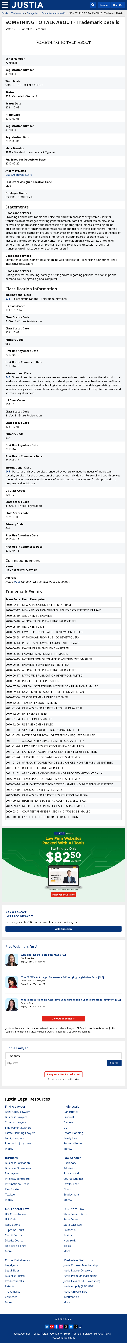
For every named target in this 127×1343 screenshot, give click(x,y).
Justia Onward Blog (75, 1291)
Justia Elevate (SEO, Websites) (82, 1281)
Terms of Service (82, 1333)
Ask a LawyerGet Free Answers (19, 914)
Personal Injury (73, 1143)
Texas (67, 1246)
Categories (32, 13)
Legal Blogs (12, 1270)
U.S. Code (10, 1219)
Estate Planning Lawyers (20, 1133)
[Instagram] (61, 1326)
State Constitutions (75, 1214)
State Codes (71, 1219)
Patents (10, 1286)
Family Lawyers (14, 1138)
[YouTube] (52, 1326)
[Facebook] (56, 1326)
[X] (76, 1326)
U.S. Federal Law (17, 1209)
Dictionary (70, 1163)
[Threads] (66, 1326)
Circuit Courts (13, 1235)
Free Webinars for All (22, 947)
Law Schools (72, 1158)
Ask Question (63, 928)
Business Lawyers (16, 1117)
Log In (104, 5)
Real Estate (12, 1189)
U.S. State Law (74, 1209)
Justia (5, 13)
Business (11, 1158)
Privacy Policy (102, 1333)
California (70, 1230)
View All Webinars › (63, 1018)
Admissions (71, 1168)
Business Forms (15, 1276)
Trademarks (17, 13)
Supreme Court (14, 1230)
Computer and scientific (54, 13)
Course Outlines (74, 1179)
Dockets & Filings (15, 1246)
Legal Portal (41, 1333)
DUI (66, 1127)
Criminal (69, 1117)
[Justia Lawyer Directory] (80, 1326)
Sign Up (117, 5)
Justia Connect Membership (81, 1265)
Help (67, 1333)
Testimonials (72, 1297)
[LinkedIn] (47, 1326)
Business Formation (17, 1163)
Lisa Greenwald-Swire (18, 175)
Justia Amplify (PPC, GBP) (79, 1286)
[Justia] (27, 5)
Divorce (68, 1122)
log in (17, 581)
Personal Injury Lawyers (20, 1143)
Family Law (70, 1138)
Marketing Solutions (78, 1260)
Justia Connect (22, 1333)
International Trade (17, 1184)
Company (56, 1333)
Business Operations (18, 1168)
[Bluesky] (71, 1326)
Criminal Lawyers (15, 1122)
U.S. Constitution (15, 1214)
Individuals (71, 1106)
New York (70, 1240)
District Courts (14, 1240)
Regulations (12, 1224)
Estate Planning (73, 1133)
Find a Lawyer (16, 1048)
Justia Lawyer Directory (78, 1270)
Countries (11, 1297)
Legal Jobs (11, 1265)
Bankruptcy (71, 1112)
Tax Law (10, 1194)
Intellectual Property (17, 1179)
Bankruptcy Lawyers (17, 1112)
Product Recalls (14, 1281)
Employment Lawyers (18, 1127)
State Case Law (73, 1224)
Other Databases (17, 1260)
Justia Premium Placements (80, 1276)
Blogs (67, 1189)
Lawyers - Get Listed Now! (63, 1074)
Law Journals (72, 1184)
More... (9, 1149)
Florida (68, 1235)
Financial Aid (71, 1173)
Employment (13, 1173)
